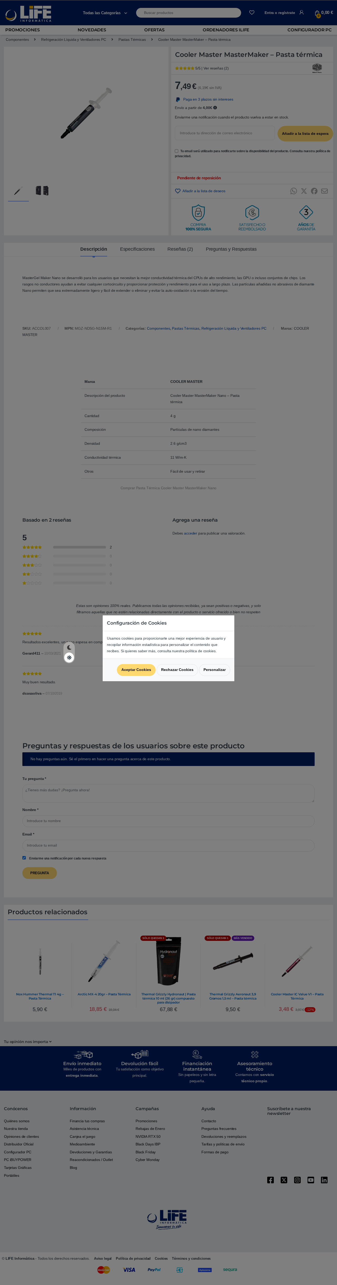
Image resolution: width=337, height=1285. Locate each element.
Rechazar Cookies (177, 670)
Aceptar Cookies (136, 670)
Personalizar (215, 670)
